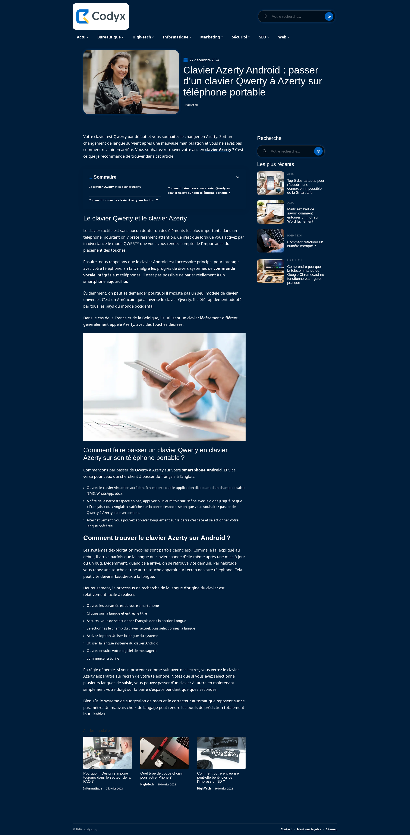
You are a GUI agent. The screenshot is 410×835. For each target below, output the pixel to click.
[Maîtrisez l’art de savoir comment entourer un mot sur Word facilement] (270, 212)
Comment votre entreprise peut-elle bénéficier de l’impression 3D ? (218, 777)
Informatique (92, 788)
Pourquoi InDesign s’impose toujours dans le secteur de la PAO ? (106, 777)
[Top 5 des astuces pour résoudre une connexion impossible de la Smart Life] (270, 183)
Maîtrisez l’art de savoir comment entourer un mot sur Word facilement (303, 215)
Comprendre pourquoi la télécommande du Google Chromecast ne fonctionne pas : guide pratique (305, 275)
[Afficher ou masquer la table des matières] (178, 177)
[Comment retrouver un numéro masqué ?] (270, 240)
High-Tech (191, 105)
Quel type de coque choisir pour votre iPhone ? (161, 775)
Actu (290, 174)
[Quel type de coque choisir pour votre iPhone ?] (164, 753)
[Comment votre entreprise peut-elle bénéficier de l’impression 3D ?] (221, 753)
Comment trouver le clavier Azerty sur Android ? (123, 200)
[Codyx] (100, 16)
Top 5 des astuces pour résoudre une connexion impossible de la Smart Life (305, 187)
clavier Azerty (218, 149)
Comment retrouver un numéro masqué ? (305, 244)
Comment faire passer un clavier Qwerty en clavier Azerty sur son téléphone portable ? (199, 190)
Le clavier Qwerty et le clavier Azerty (115, 186)
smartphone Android (202, 470)
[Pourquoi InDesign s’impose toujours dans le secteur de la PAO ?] (107, 753)
